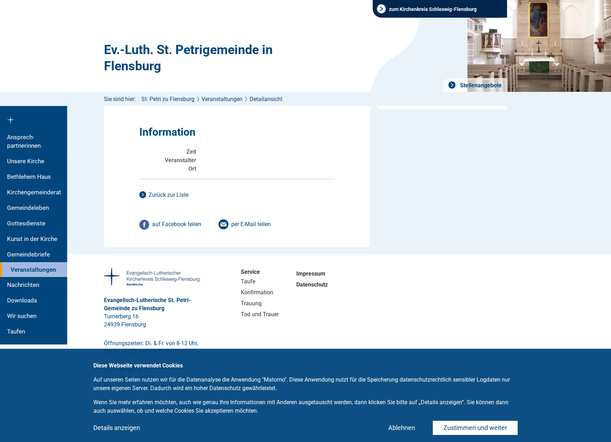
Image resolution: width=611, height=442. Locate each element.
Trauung (251, 303)
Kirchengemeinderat (34, 192)
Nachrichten (23, 284)
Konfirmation (257, 292)
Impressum (310, 273)
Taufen (16, 331)
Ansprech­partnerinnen (24, 141)
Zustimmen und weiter (475, 427)
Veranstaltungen (33, 269)
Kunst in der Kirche (32, 238)
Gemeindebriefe (28, 254)
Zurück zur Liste (168, 194)
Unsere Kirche (25, 161)
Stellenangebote (480, 85)
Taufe (248, 281)
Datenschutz (312, 284)
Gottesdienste (26, 223)
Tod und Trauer (260, 314)
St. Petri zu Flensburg (167, 99)
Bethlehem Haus (29, 176)
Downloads (22, 300)
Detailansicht (266, 99)
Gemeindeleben (28, 207)
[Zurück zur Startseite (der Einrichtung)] (33, 117)
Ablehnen (401, 427)
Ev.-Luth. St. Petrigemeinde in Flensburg (188, 57)
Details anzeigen (116, 427)
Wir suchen (21, 315)
